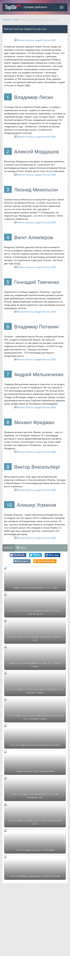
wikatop (8, 547)
